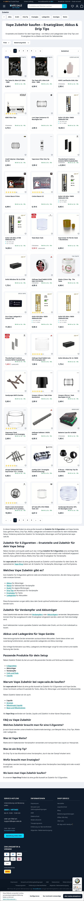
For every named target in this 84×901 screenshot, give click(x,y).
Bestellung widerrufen (14, 836)
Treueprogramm (36, 823)
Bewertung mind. (20, 43)
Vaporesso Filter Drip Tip (40, 159)
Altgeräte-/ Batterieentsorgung (41, 830)
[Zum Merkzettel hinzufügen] (26, 76)
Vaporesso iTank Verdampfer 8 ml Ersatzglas (15, 433)
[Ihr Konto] (77, 6)
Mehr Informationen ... (10, 899)
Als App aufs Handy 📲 (65, 824)
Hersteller (60, 803)
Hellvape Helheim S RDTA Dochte (41, 433)
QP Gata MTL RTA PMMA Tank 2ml (40, 508)
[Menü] (4, 6)
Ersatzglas (35, 17)
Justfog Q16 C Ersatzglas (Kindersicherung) (40, 470)
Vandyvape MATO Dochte (14, 395)
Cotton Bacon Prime (12, 196)
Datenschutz (35, 816)
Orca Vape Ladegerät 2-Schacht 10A (13, 317)
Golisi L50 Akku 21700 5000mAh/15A (13, 239)
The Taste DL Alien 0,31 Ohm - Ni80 (15, 81)
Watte (65, 17)
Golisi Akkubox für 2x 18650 (68, 358)
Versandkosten (37, 889)
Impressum (35, 803)
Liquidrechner (62, 807)
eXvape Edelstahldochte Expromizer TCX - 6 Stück (14, 470)
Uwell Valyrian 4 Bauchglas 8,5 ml (14, 160)
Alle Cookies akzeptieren (73, 896)
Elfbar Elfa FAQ (62, 817)
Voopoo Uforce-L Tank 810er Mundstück (42, 396)
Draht (17, 17)
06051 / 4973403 (11, 809)
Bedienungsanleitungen (65, 814)
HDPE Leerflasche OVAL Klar (68, 80)
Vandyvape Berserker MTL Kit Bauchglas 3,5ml (67, 508)
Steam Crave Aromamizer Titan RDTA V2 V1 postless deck (14, 508)
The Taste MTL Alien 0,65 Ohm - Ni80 (40, 81)
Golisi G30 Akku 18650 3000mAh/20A (40, 317)
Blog (59, 810)
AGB (32, 813)
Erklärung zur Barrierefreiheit (41, 827)
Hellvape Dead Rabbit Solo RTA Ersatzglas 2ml (41, 359)
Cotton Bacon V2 (38, 196)
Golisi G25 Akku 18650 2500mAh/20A (66, 317)
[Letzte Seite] (40, 51)
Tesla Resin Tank (37, 238)
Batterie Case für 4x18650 (67, 432)
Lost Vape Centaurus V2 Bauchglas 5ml (40, 118)
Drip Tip (25, 17)
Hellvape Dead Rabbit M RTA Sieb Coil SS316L (42, 280)
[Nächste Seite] (36, 51)
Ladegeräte (45, 17)
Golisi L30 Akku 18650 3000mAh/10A (66, 197)
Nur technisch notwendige (52, 896)
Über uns (60, 821)
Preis (5, 43)
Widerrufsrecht (36, 820)
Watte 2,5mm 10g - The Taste (66, 280)
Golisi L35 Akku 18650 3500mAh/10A (66, 118)
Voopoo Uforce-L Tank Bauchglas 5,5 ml (66, 396)
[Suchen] (64, 6)
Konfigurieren (34, 896)
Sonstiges (56, 17)
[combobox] (45, 6)
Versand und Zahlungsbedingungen (32, 882)
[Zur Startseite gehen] (16, 6)
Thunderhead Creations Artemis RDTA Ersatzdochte (68, 160)
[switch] (77, 891)
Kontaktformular (9, 830)
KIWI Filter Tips (10, 117)
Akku (10, 17)
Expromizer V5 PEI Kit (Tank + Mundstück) (68, 239)
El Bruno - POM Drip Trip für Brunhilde (68, 470)
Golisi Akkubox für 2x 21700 (15, 279)
